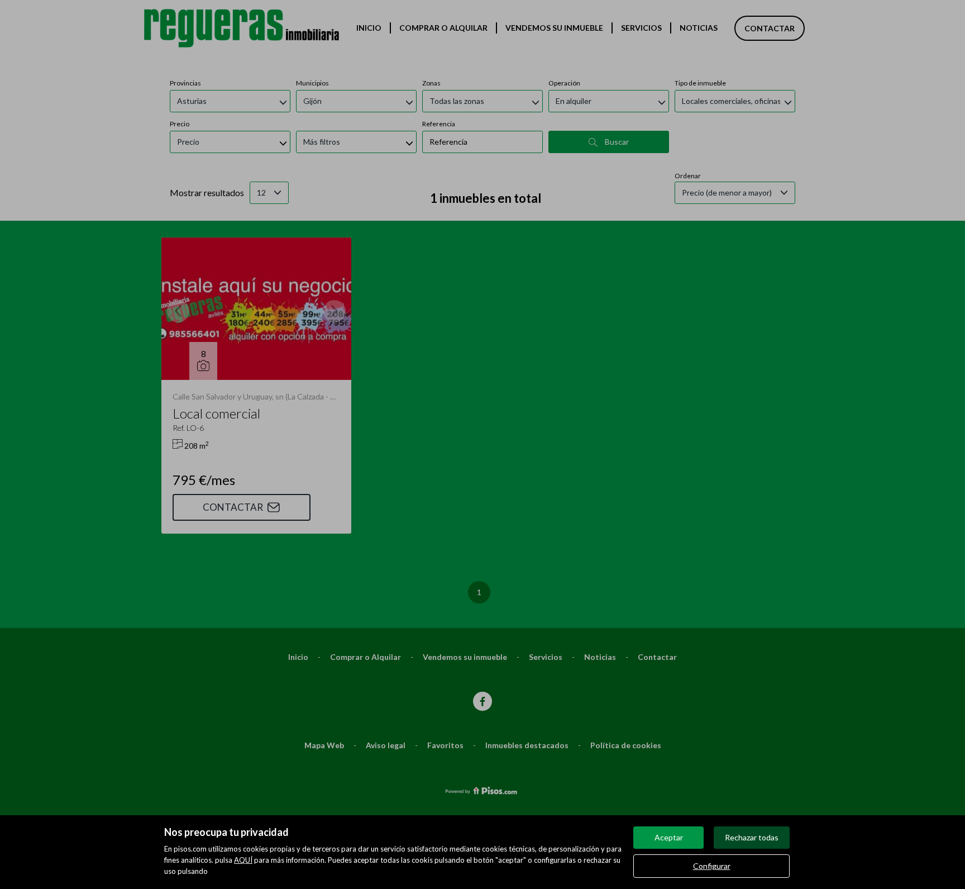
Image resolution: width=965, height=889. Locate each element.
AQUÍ (243, 859)
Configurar (711, 866)
